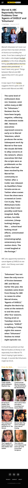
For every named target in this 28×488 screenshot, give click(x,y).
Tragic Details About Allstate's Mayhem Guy (7, 384)
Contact (14, 479)
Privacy (8, 479)
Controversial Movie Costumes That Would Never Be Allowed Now (20, 385)
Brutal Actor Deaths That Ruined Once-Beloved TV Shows (7, 405)
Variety (19, 83)
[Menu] (3, 2)
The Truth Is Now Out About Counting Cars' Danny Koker (20, 405)
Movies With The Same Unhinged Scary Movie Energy (19, 425)
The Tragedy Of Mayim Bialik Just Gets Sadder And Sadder (7, 445)
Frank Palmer (6, 24)
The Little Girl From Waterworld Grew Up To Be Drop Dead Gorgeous (20, 446)
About (20, 479)
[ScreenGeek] (14, 2)
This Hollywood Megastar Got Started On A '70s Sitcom (7, 425)
